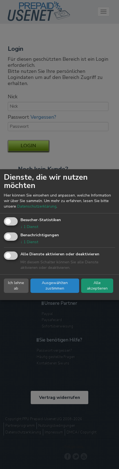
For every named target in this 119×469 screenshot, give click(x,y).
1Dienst (29, 226)
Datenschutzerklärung (36, 206)
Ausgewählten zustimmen (55, 285)
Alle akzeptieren (97, 285)
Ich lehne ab (16, 285)
